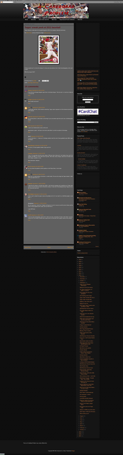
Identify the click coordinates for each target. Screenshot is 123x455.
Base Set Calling (83, 204)
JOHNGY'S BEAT (83, 230)
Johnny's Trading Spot (84, 219)
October (82, 280)
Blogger (73, 450)
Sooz (29, 107)
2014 (80, 269)
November (82, 278)
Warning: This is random (85, 330)
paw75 (29, 215)
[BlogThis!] (44, 81)
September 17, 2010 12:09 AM (39, 183)
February (82, 427)
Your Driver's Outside (83, 193)
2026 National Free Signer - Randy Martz (87, 215)
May (81, 421)
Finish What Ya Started (83, 243)
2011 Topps (30, 82)
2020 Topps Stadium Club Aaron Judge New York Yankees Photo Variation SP (87, 88)
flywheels (30, 183)
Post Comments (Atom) (51, 252)
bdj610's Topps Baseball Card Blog (87, 235)
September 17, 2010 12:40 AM (40, 203)
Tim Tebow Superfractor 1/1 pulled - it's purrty (86, 290)
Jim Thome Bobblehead (84, 226)
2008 (80, 434)
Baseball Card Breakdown (85, 197)
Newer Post (28, 247)
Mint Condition (82, 192)
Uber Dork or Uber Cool (85, 357)
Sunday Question (81, 152)
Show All (97, 246)
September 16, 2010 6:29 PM (37, 166)
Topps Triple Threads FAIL (86, 299)
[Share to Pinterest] (48, 81)
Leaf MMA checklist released (86, 398)
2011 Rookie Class (84, 365)
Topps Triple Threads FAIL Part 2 (87, 297)
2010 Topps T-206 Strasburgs (86, 392)
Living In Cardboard (81, 165)
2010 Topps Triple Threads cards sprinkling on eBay (87, 306)
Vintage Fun (81, 205)
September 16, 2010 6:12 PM (39, 153)
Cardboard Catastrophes (85, 242)
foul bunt (81, 214)
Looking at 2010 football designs (87, 362)
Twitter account (47, 32)
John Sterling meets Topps (86, 295)
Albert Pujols (29, 32)
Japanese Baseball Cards (85, 209)
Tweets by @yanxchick (82, 253)
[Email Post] (39, 80)
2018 (80, 261)
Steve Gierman (31, 145)
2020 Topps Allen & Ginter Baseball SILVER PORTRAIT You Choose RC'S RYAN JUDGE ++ (87, 84)
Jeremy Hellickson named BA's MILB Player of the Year (87, 385)
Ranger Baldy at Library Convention (86, 231)
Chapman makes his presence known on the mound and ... (87, 401)
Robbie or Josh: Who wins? (86, 301)
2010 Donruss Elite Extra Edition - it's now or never (87, 388)
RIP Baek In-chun (82, 210)
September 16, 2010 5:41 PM (39, 116)
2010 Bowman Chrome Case (86, 367)
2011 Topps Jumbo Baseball (83, 138)
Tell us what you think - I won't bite (87, 376)
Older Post (70, 247)
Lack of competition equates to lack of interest (87, 359)
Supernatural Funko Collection (67, 19)
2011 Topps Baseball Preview (86, 328)
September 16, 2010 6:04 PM (41, 145)
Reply (29, 95)
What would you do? (84, 413)
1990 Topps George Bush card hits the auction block (87, 319)
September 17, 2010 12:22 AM (40, 194)
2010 (80, 275)
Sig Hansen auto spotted (85, 348)
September (82, 282)
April (81, 423)
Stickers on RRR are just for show (87, 409)
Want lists (54, 19)
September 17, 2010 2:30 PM (37, 215)
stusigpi (30, 99)
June (81, 419)
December (82, 276)
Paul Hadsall (31, 194)
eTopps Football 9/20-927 (85, 324)
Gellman (30, 90)
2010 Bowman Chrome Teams (86, 308)
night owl (30, 116)
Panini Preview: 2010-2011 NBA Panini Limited (87, 373)
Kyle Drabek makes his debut (86, 340)
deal (29, 125)
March (81, 425)
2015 (80, 267)
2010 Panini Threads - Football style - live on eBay (87, 378)
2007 (80, 435)
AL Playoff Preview (84, 346)
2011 (80, 273)
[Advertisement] (87, 45)
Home (26, 19)
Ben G (29, 166)
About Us (80, 19)
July (81, 417)
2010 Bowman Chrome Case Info (87, 363)
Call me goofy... (83, 396)
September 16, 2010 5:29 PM (38, 90)
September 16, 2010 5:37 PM (38, 99)
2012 (80, 271)
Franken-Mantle (83, 349)
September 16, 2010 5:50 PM (37, 136)
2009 (80, 432)
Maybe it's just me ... (84, 303)
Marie (86, 131)
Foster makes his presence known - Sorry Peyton (86, 352)
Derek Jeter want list (44, 19)
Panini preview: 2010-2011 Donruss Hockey (86, 370)
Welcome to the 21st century (86, 287)
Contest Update (81, 158)
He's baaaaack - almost (85, 394)
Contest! (79, 145)
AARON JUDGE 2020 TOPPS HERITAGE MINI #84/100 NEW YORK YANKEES (87, 72)
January (82, 429)
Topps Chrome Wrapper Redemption (85, 285)
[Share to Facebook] (46, 81)
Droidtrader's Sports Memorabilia (87, 225)
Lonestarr (30, 153)
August (81, 416)
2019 (80, 259)
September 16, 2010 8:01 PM (38, 174)
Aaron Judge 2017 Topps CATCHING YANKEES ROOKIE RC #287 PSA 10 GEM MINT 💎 (86, 79)
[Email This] (42, 81)
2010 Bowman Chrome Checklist (87, 335)
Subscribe (33, 19)
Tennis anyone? (82, 221)
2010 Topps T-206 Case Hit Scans (87, 411)
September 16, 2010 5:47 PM (36, 125)
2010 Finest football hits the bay (87, 316)
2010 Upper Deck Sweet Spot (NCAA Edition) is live (86, 343)
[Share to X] (45, 81)
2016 (80, 265)
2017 (80, 263)
